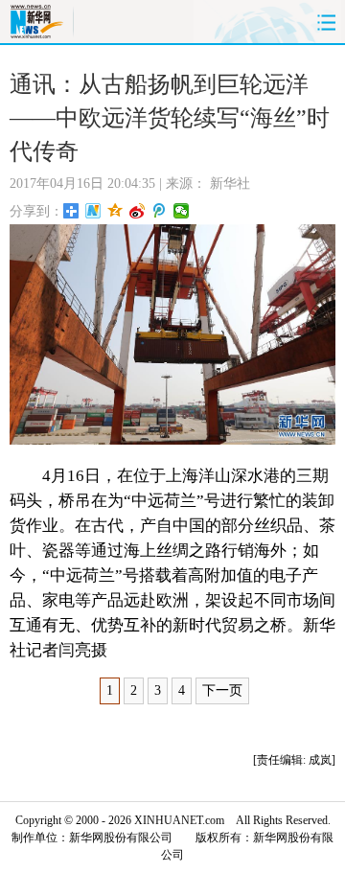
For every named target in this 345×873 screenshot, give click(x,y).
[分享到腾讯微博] (159, 210)
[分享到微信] (181, 210)
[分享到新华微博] (93, 210)
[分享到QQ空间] (115, 210)
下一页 (222, 690)
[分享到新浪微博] (137, 210)
